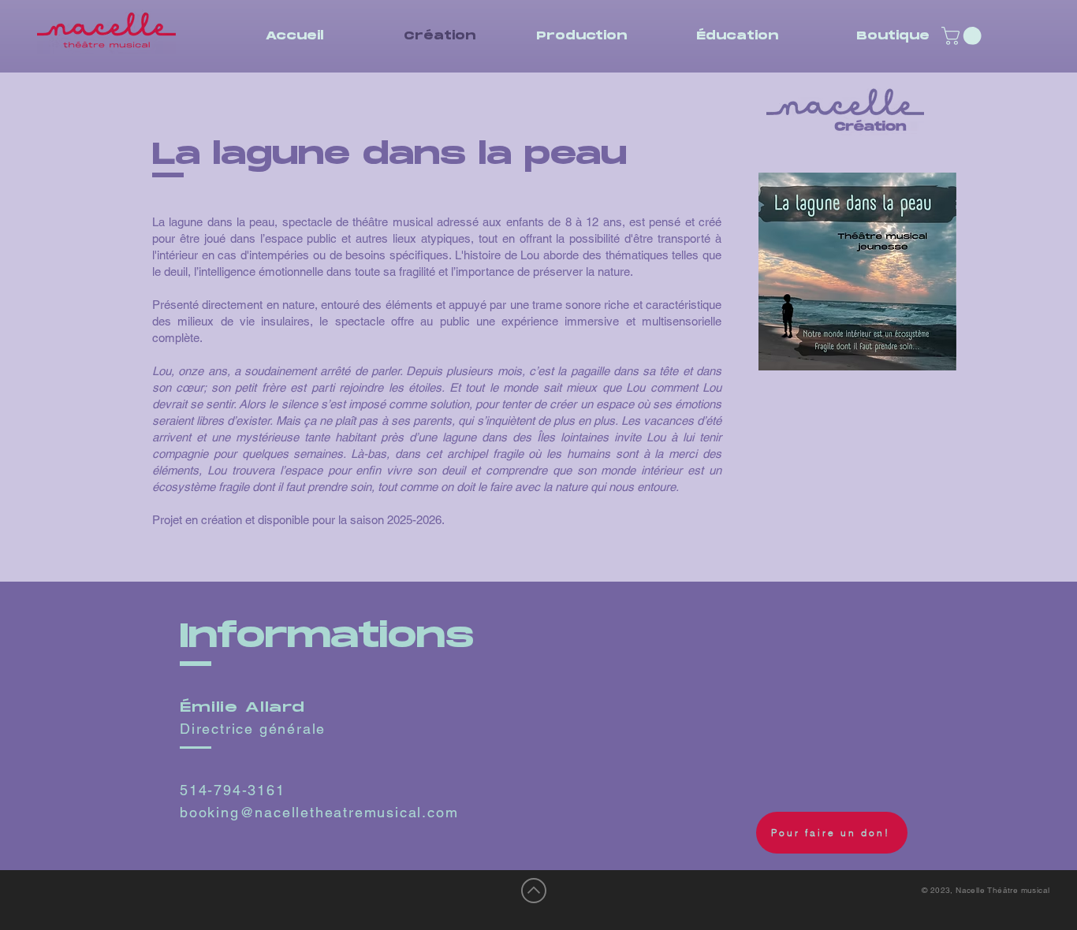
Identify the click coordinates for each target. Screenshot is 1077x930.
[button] (963, 36)
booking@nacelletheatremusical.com (319, 812)
